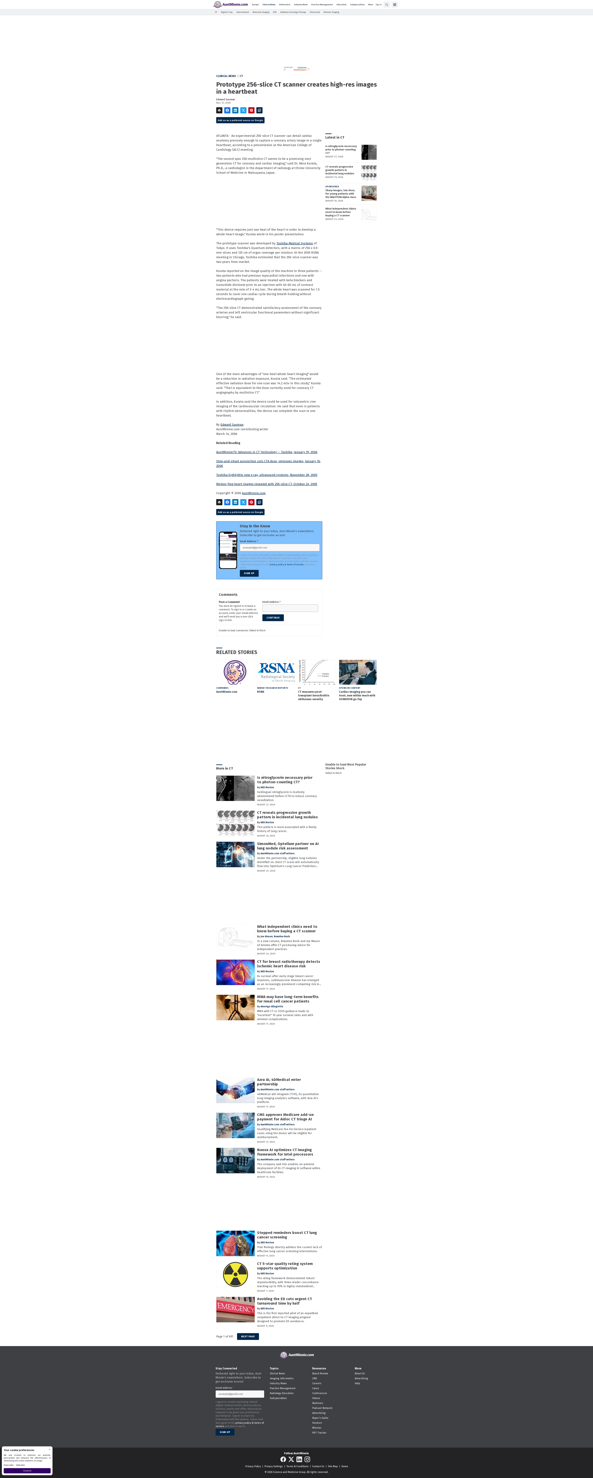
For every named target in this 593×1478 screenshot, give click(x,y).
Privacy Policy (253, 1466)
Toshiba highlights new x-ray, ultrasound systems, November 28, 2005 (266, 475)
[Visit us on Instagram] (307, 1459)
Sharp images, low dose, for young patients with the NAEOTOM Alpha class (340, 194)
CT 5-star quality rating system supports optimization (285, 1266)
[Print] (219, 110)
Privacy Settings (273, 1466)
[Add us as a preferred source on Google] (259, 110)
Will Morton (267, 787)
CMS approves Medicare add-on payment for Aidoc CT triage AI (285, 1117)
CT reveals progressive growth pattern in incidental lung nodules (339, 170)
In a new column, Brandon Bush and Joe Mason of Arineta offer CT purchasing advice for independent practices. (288, 945)
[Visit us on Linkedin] (299, 1459)
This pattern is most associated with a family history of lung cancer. (287, 829)
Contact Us (318, 1466)
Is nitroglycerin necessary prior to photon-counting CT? (341, 150)
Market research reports (272, 688)
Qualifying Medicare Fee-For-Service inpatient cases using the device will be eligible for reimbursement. (286, 1133)
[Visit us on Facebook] (283, 1459)
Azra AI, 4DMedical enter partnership (279, 1081)
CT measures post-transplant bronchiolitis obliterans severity (313, 695)
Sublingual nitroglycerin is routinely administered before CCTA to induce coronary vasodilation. (287, 796)
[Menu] (395, 5)
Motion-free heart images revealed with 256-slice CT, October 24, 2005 (266, 484)
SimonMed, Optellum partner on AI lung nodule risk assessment (288, 846)
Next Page (248, 1336)
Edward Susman (225, 99)
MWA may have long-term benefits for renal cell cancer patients (288, 999)
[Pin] (251, 110)
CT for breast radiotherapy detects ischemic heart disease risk (288, 963)
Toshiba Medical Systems (294, 243)
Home (344, 1466)
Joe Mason (267, 936)
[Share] (227, 110)
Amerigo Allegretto (272, 1006)
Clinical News (226, 76)
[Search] (387, 5)
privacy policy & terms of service (287, 564)
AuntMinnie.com (254, 493)
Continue (273, 617)
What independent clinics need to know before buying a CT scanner (340, 212)
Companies (222, 688)
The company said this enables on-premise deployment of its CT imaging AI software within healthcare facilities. (288, 1168)
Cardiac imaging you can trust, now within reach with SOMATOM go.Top (357, 695)
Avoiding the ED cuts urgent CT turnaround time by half (284, 1301)
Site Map (333, 1466)
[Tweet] (243, 110)
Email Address (249, 541)
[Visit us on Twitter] (291, 1459)
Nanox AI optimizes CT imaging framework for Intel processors (285, 1152)
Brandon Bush (282, 936)
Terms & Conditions (297, 1466)
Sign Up (249, 573)
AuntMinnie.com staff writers (278, 853)
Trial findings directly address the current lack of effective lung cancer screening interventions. (289, 1249)
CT (241, 76)
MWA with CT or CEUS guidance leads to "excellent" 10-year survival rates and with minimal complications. (285, 1015)
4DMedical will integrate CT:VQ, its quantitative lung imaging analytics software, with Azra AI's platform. (288, 1098)
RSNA (260, 691)
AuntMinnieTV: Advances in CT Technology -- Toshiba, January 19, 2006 (266, 452)
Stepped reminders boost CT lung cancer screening (287, 1235)
